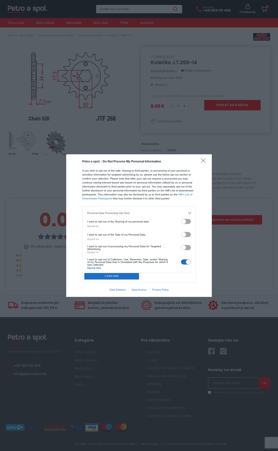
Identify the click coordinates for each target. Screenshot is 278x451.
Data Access (139, 289)
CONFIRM (112, 276)
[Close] (204, 161)
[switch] (186, 221)
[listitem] (139, 213)
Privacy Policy (160, 289)
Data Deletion (117, 289)
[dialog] (139, 225)
